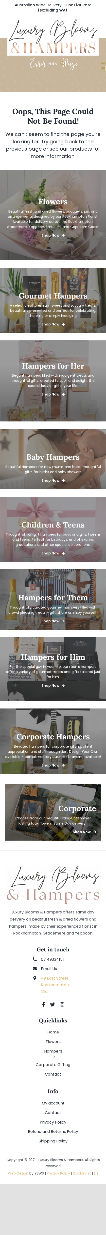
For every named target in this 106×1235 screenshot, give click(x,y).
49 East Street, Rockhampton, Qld (55, 984)
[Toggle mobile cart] (88, 68)
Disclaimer (82, 1173)
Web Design (18, 1173)
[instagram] (62, 1004)
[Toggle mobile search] (48, 63)
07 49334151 (52, 959)
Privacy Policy (58, 1173)
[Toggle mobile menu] (88, 63)
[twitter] (52, 1004)
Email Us (49, 968)
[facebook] (43, 1004)
